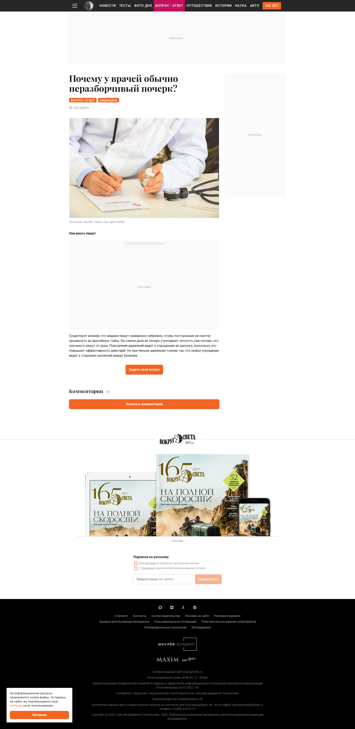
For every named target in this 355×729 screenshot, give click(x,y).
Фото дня (143, 6)
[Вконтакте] (171, 607)
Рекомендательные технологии (165, 627)
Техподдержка (201, 627)
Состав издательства (165, 616)
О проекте (121, 616)
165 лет (272, 6)
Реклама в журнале (227, 616)
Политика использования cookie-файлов (228, 621)
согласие (150, 563)
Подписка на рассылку (151, 557)
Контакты (139, 616)
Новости (107, 6)
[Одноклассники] (183, 607)
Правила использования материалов (124, 621)
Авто (254, 6)
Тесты (125, 6)
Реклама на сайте (197, 616)
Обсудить (81, 107)
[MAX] (160, 607)
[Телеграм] (194, 607)
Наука (241, 6)
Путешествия (199, 6)
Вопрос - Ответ (169, 6)
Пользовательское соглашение (175, 621)
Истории (223, 6)
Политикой (147, 568)
